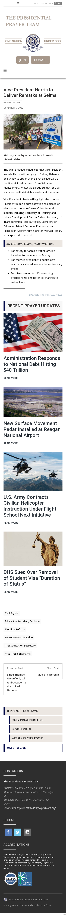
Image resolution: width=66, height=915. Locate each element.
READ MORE (11, 378)
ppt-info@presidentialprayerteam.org (34, 808)
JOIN (22, 60)
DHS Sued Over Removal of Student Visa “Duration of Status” (32, 578)
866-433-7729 (21, 788)
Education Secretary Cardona (22, 621)
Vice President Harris (18, 653)
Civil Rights (11, 613)
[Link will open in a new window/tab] (8, 832)
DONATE (40, 60)
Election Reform (15, 629)
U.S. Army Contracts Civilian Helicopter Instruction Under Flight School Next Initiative (30, 506)
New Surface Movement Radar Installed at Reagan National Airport (32, 429)
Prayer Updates (13, 102)
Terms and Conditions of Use (35, 905)
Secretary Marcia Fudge (19, 637)
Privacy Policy (11, 905)
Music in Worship (48, 674)
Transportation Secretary (20, 645)
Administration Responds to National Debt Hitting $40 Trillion (32, 364)
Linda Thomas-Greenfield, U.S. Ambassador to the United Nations (16, 682)
